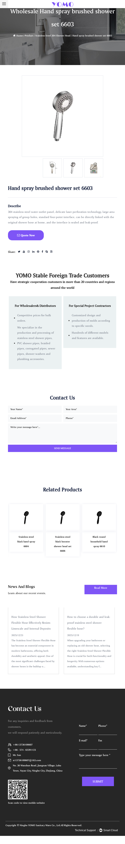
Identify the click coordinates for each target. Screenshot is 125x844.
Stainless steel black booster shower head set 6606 (62, 543)
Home (19, 35)
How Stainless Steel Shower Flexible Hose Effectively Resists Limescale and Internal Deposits (31, 622)
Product (29, 35)
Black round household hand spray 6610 (99, 541)
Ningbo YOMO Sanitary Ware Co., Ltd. (40, 825)
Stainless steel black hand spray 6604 (26, 541)
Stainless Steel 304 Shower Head (52, 35)
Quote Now (27, 235)
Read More (100, 587)
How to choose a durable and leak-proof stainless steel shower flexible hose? (88, 622)
